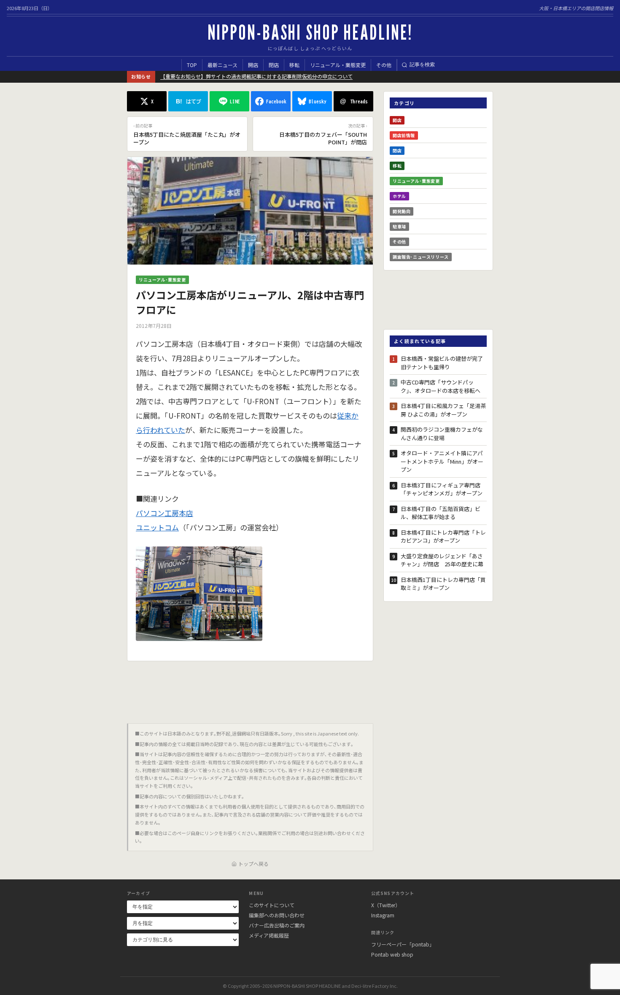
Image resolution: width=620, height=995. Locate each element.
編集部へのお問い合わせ (277, 915)
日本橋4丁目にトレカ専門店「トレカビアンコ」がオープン (443, 536)
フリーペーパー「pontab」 (402, 944)
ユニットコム (157, 527)
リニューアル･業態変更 (162, 279)
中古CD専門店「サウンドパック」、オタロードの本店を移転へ (440, 386)
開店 (253, 64)
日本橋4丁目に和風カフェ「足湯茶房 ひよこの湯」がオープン (443, 410)
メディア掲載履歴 (269, 935)
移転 (294, 64)
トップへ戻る (253, 863)
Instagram (382, 915)
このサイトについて (271, 904)
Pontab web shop (392, 954)
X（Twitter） (385, 904)
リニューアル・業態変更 (338, 64)
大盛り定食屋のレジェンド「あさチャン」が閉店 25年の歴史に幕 (442, 560)
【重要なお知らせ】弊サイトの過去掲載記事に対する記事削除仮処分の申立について (256, 76)
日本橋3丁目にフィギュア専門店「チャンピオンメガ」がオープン (442, 489)
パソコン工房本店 (164, 513)
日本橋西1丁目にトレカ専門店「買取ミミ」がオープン (443, 584)
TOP (192, 64)
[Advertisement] (250, 689)
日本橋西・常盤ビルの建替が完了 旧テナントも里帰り (444, 362)
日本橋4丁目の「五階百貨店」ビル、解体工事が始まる (440, 513)
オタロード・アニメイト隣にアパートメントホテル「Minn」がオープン (442, 461)
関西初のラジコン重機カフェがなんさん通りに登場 (442, 433)
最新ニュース (222, 64)
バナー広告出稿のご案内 (277, 925)
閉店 (274, 64)
